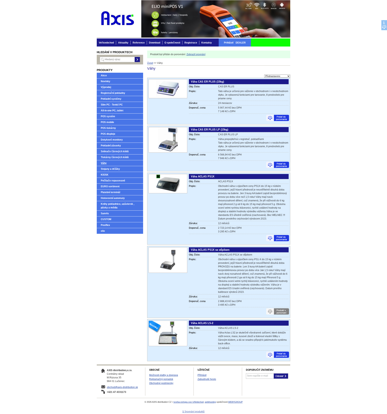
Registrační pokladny (113, 93)
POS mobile (107, 122)
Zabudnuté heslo (207, 379)
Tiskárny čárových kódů (115, 157)
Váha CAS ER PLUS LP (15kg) (209, 129)
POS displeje (108, 133)
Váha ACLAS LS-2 (202, 323)
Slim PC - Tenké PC (112, 104)
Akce (104, 75)
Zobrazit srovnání (195, 54)
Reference (139, 42)
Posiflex (105, 225)
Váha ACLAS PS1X (202, 176)
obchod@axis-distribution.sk (122, 387)
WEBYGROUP (235, 402)
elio (103, 231)
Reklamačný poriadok (161, 379)
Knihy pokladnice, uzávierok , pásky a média (117, 206)
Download (154, 42)
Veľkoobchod (106, 42)
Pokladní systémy (111, 98)
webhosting (210, 402)
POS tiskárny (108, 128)
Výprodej (106, 87)
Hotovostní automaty (113, 198)
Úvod (150, 63)
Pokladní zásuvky (111, 145)
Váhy (104, 163)
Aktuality (123, 42)
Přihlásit (202, 375)
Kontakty (206, 42)
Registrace (190, 42)
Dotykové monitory (112, 139)
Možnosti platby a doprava (163, 375)
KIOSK (104, 174)
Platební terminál (110, 192)
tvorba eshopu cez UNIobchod (189, 402)
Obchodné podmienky (161, 383)
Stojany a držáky (110, 169)
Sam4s (105, 213)
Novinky (105, 81)
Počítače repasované (113, 180)
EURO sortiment (110, 186)
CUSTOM (106, 219)
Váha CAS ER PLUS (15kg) (207, 81)
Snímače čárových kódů (115, 151)
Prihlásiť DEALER (235, 42)
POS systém (108, 116)
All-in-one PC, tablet (112, 110)
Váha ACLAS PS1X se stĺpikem (210, 249)
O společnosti (172, 42)
